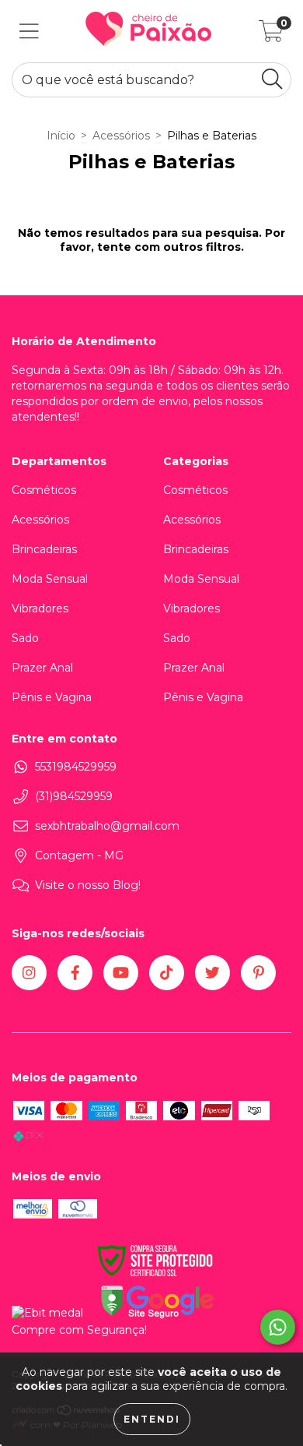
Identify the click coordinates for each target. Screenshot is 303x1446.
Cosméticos (44, 490)
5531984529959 (76, 767)
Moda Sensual (50, 579)
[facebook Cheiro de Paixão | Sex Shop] (74, 972)
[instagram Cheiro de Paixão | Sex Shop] (29, 972)
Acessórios (121, 136)
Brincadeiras (44, 549)
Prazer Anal (42, 668)
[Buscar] (272, 79)
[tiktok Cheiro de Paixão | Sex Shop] (166, 972)
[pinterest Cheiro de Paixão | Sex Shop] (258, 972)
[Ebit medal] (47, 1313)
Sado (25, 638)
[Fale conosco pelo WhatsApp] (277, 1327)
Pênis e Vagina (52, 697)
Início (61, 136)
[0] (271, 35)
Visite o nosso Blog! (88, 885)
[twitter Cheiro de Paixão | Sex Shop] (212, 972)
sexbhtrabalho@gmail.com (107, 826)
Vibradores (40, 608)
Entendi (152, 1419)
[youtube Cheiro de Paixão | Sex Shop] (120, 972)
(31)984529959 (74, 796)
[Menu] (29, 32)
